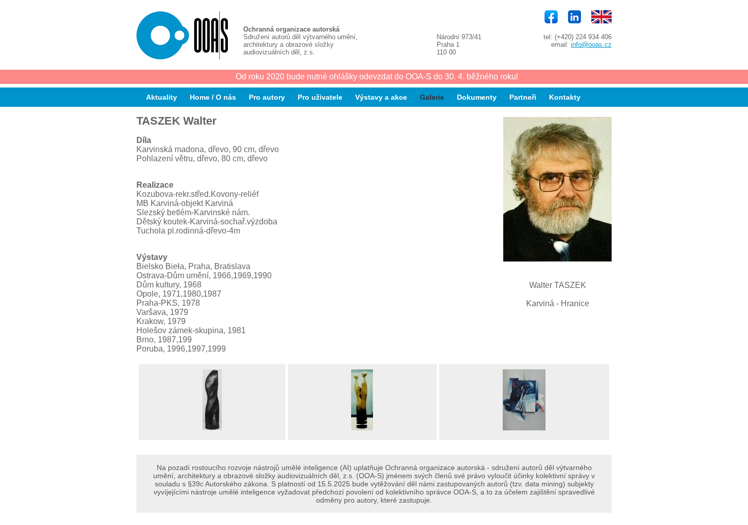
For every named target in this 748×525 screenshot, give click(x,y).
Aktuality (161, 97)
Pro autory (267, 97)
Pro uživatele (320, 97)
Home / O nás (213, 97)
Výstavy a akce (381, 97)
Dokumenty (477, 97)
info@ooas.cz (591, 44)
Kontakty (565, 97)
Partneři (522, 97)
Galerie (432, 97)
